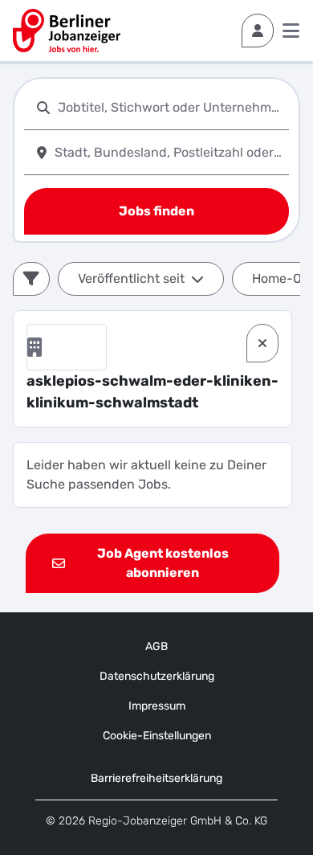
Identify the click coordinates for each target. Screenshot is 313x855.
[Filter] (31, 279)
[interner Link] (66, 30)
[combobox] (170, 107)
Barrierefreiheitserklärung (156, 778)
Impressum (156, 706)
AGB (156, 646)
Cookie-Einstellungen (157, 735)
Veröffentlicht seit (131, 278)
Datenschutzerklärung (157, 676)
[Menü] (291, 30)
